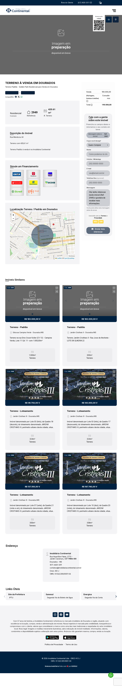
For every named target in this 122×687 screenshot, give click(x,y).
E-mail (89, 169)
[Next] (55, 384)
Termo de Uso (71, 644)
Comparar (29, 93)
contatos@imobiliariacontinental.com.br (65, 568)
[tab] (109, 19)
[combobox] (98, 145)
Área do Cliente (67, 3)
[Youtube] (67, 614)
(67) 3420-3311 (84, 3)
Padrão (14, 87)
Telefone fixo (95, 178)
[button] (100, 2)
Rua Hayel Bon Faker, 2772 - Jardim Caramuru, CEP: (63, 558)
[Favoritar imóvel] (56, 288)
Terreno (8, 87)
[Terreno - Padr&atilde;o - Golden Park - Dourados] (17, 10)
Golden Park (23, 87)
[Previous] (9, 384)
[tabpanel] (61, 44)
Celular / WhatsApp (94, 159)
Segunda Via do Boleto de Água (60, 598)
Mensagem (91, 188)
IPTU (11, 598)
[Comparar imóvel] (56, 291)
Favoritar (13, 93)
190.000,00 (106, 92)
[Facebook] (61, 614)
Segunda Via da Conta (94, 598)
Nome (89, 150)
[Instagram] (55, 614)
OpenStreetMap (69, 258)
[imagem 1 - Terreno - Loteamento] (32, 384)
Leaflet (59, 258)
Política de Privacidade (54, 644)
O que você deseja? (94, 141)
